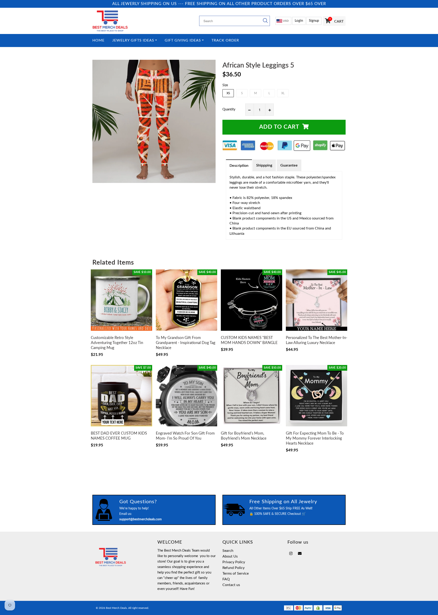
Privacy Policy (233, 562)
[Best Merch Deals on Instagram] (290, 553)
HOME (98, 40)
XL (283, 93)
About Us (230, 556)
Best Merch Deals (116, 608)
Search (227, 550)
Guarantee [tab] (289, 165)
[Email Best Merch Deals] (299, 553)
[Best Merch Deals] (121, 21)
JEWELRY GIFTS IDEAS (133, 40)
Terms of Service (235, 573)
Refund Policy (233, 568)
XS (228, 93)
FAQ (226, 579)
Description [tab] (238, 165)
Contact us (231, 585)
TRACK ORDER (225, 40)
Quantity (228, 109)
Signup (314, 20)
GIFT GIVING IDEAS (183, 40)
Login (299, 20)
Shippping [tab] (264, 165)
